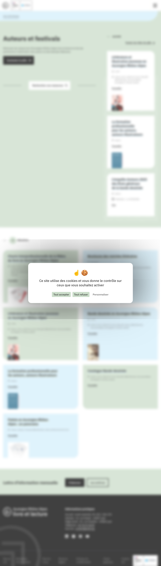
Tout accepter (61, 294)
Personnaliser (100, 294)
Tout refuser (81, 294)
